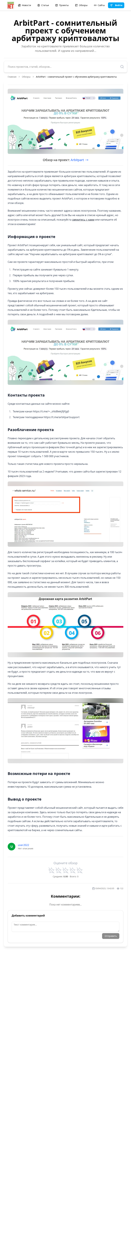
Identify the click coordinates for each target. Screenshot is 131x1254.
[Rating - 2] (58, 870)
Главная (12, 76)
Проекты (64, 5)
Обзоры (83, 5)
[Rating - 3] (65, 870)
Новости (26, 5)
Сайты (101, 5)
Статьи (45, 5)
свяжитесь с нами (83, 219)
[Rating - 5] (79, 870)
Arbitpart (77, 160)
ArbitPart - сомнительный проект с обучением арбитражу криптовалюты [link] (76, 76)
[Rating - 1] (51, 870)
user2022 (23, 845)
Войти (118, 5)
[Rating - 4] (72, 870)
